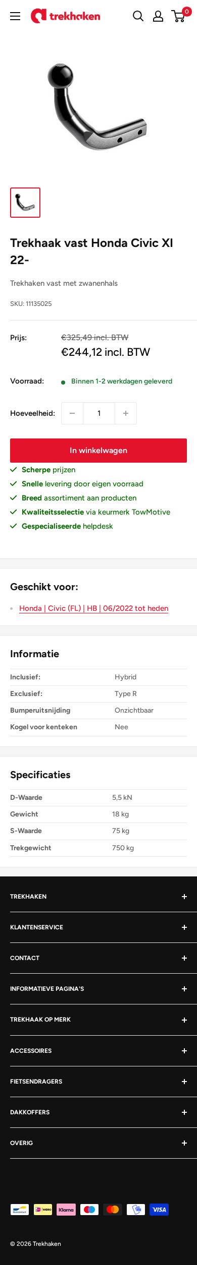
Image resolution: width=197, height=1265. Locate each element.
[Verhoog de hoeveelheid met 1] (125, 413)
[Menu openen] (15, 16)
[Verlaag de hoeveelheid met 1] (72, 413)
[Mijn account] (158, 16)
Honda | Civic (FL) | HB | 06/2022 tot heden (93, 608)
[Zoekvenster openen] (138, 16)
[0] (178, 16)
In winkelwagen (98, 450)
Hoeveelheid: (32, 413)
